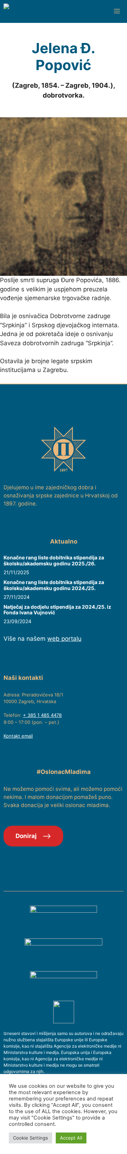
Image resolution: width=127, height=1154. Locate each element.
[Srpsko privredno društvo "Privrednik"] (39, 11)
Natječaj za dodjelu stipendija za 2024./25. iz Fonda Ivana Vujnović (57, 610)
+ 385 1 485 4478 (42, 715)
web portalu (64, 638)
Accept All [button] (71, 1138)
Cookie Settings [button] (30, 1138)
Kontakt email (18, 736)
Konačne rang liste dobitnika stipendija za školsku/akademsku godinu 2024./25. (54, 585)
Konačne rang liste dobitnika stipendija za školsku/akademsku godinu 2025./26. (54, 560)
